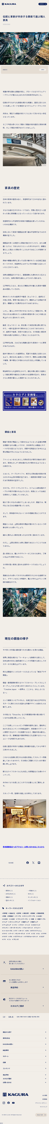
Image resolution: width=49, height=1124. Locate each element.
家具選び (11, 916)
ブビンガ (16, 939)
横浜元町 (26, 913)
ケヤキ (44, 933)
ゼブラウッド (18, 936)
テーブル (18, 916)
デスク (22, 925)
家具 (4, 916)
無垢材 (33, 913)
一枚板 (32, 919)
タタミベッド (36, 925)
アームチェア (7, 925)
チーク (12, 933)
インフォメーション (34, 900)
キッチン (6, 928)
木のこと (31, 894)
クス (33, 933)
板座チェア (25, 922)
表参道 (5, 913)
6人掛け (5, 919)
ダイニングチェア (15, 922)
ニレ (9, 939)
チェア (5, 922)
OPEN (42, 69)
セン (38, 933)
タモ (27, 931)
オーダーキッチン (16, 928)
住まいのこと (10, 900)
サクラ (5, 936)
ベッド (28, 925)
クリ (4, 939)
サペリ (5, 933)
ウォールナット (28, 928)
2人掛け (12, 919)
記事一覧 (11, 1016)
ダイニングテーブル (29, 916)
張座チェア (34, 922)
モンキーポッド (20, 933)
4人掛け (39, 916)
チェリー (38, 928)
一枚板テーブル (40, 919)
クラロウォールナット (31, 936)
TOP (4, 1016)
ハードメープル (7, 931)
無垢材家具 (40, 913)
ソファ (15, 925)
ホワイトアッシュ (36, 931)
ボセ (11, 936)
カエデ (42, 936)
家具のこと (9, 891)
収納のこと (9, 897)
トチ (28, 933)
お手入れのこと (11, 894)
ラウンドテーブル (22, 919)
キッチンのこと (33, 897)
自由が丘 (12, 913)
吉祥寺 (19, 913)
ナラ (16, 931)
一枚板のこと (32, 891)
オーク (22, 931)
